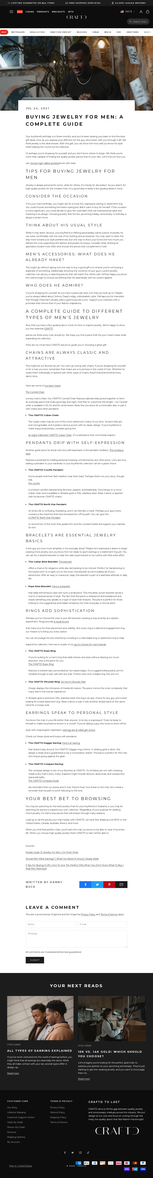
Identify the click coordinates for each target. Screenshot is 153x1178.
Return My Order (16, 1127)
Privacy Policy (88, 914)
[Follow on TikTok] (88, 1152)
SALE (20, 11)
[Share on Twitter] (97, 884)
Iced (119, 32)
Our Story (12, 1107)
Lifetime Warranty (16, 1112)
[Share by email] (121, 884)
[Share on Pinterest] (109, 884)
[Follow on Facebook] (64, 1152)
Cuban (95, 32)
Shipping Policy (58, 1117)
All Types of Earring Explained (39, 1050)
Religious (82, 32)
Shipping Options (16, 1137)
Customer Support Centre (20, 1117)
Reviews (11, 1132)
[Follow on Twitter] (72, 1152)
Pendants (43, 11)
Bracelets (58, 11)
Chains (30, 11)
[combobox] (140, 21)
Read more (13, 1073)
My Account (13, 1142)
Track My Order (15, 1122)
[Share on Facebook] (85, 884)
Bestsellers (18, 32)
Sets (71, 11)
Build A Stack (37, 32)
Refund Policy (57, 1112)
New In (107, 32)
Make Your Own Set (60, 32)
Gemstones (132, 32)
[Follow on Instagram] (80, 1152)
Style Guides (13, 1044)
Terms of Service (109, 914)
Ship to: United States (20, 1166)
